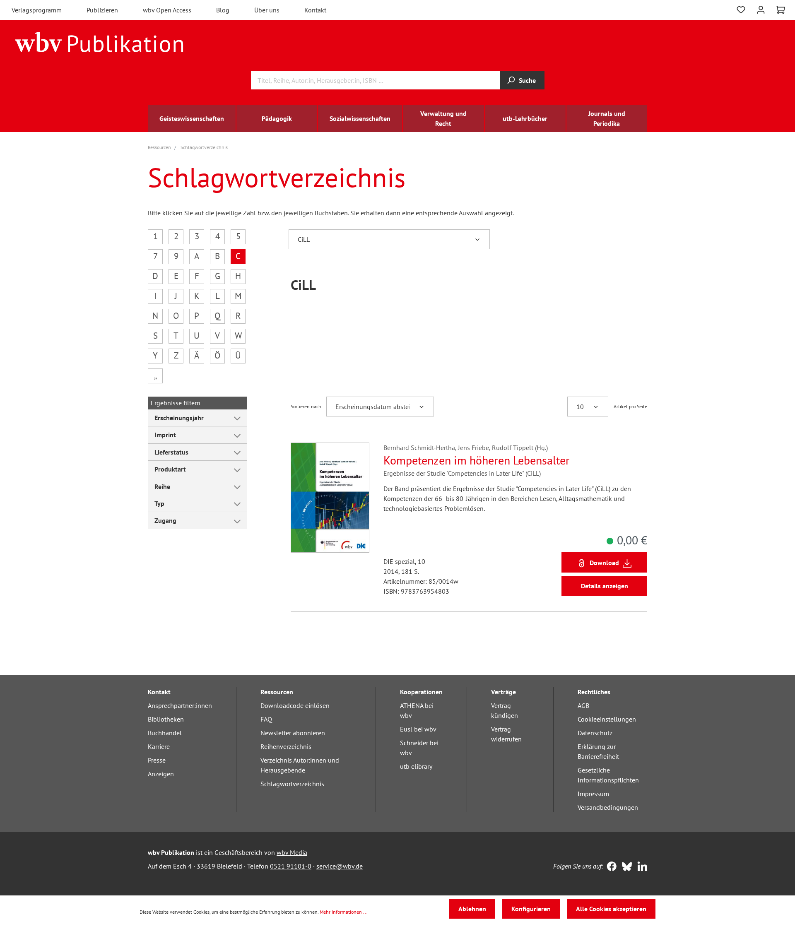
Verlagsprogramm (37, 10)
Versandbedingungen (608, 807)
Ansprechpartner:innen (180, 705)
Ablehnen (472, 909)
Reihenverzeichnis (285, 746)
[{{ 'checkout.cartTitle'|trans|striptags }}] (780, 9)
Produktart (170, 469)
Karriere (159, 746)
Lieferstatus (171, 452)
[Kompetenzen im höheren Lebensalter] (330, 498)
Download (604, 562)
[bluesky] (625, 867)
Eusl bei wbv (418, 729)
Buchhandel (165, 733)
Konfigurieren (531, 909)
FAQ (266, 719)
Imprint (165, 435)
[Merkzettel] (741, 8)
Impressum (593, 793)
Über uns (266, 10)
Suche (527, 80)
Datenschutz (595, 733)
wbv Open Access (167, 10)
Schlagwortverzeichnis (292, 784)
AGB (583, 705)
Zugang (165, 520)
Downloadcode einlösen (295, 705)
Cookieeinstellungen (607, 719)
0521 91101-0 (290, 866)
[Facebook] (610, 867)
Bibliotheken (166, 719)
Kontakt (315, 10)
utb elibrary (416, 766)
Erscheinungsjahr (179, 418)
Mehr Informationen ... (344, 912)
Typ (159, 503)
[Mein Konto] (760, 8)
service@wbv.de (339, 866)
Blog (222, 10)
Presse (157, 760)
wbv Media (292, 852)
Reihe (162, 486)
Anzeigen (161, 774)
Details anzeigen (604, 586)
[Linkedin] (640, 867)
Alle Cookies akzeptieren (611, 909)
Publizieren (102, 10)
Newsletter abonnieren (292, 733)
